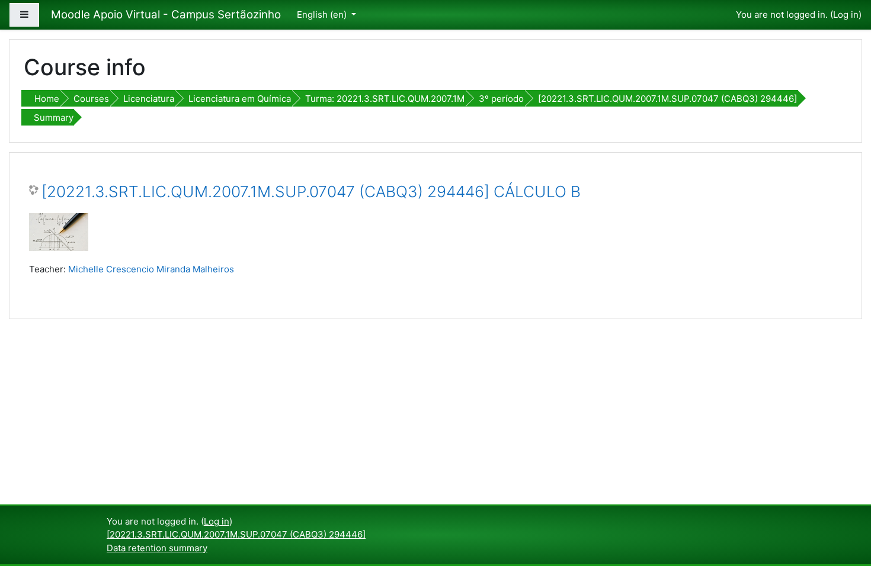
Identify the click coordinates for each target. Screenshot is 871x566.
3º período (501, 98)
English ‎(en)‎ (323, 14)
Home (46, 98)
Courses (91, 98)
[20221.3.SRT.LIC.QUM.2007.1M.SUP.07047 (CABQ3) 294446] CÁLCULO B (311, 191)
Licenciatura (148, 98)
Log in (846, 14)
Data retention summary (157, 548)
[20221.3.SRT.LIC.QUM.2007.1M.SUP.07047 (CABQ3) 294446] (667, 98)
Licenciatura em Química (239, 98)
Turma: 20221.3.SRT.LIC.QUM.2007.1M (385, 98)
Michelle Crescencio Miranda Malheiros (151, 269)
